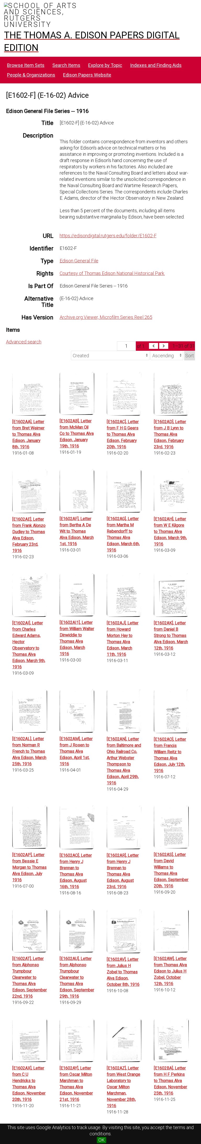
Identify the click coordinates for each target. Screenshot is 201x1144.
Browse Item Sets (25, 65)
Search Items (66, 65)
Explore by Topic (105, 65)
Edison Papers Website (87, 75)
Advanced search (23, 341)
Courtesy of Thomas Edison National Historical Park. (112, 273)
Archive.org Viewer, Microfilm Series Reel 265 (106, 317)
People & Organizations (31, 75)
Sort (189, 355)
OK (101, 1140)
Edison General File (79, 260)
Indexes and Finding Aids (156, 65)
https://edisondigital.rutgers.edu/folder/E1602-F (108, 235)
